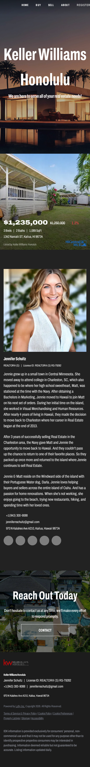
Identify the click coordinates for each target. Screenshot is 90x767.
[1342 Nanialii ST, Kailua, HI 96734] (45, 202)
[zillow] (20, 540)
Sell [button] (51, 5)
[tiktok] (44, 540)
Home (25, 5)
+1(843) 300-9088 (17, 515)
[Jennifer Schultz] (45, 310)
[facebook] (8, 540)
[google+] (56, 540)
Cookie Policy (45, 713)
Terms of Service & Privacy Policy (20, 713)
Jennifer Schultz (15, 358)
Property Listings (12, 718)
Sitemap (26, 718)
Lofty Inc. (20, 706)
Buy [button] (38, 5)
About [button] (65, 5)
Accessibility (37, 718)
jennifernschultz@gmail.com (22, 522)
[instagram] (32, 540)
